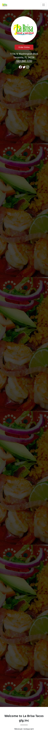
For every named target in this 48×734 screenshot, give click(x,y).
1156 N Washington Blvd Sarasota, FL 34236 (24, 57)
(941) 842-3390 (24, 61)
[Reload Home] (4, 5)
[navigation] (24, 5)
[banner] (24, 358)
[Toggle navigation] (43, 5)
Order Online (24, 47)
